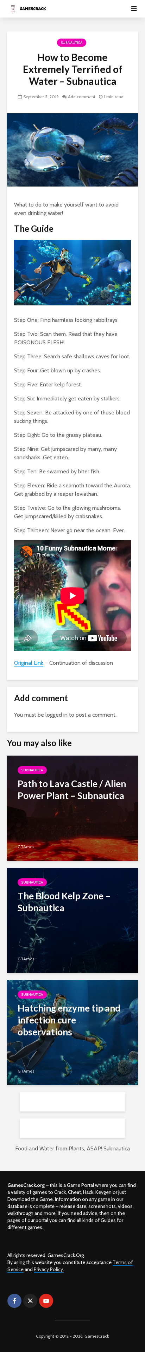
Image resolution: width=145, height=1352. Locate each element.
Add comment (81, 96)
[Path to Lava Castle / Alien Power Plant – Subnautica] (72, 807)
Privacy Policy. (49, 1269)
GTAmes (26, 846)
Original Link (28, 663)
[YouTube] (46, 1301)
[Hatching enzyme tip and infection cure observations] (72, 1032)
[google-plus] (62, 1301)
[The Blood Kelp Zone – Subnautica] (72, 920)
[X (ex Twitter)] (30, 1301)
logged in (56, 714)
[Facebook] (14, 1301)
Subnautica (71, 42)
